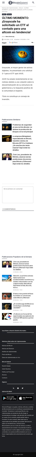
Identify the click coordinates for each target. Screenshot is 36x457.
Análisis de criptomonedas (9, 351)
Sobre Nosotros (6, 369)
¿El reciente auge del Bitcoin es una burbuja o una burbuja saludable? (23, 306)
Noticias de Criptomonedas (10, 8)
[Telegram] (25, 111)
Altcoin (21, 8)
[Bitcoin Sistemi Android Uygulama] (10, 400)
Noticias (9, 14)
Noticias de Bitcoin (7, 345)
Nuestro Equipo (6, 366)
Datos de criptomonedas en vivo (11, 357)
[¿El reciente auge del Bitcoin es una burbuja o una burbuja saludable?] (7, 306)
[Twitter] (11, 111)
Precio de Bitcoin (7, 354)
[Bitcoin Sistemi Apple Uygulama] (26, 400)
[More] (29, 111)
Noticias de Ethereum (8, 348)
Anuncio (4, 374)
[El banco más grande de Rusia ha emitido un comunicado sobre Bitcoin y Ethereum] (7, 296)
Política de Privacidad (8, 372)
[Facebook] (6, 111)
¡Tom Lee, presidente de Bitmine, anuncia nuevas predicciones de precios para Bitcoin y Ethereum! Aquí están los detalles (22, 159)
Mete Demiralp (10, 36)
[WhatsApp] (16, 111)
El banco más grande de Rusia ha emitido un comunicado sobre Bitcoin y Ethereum (23, 295)
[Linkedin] (20, 111)
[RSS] (13, 388)
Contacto (4, 377)
